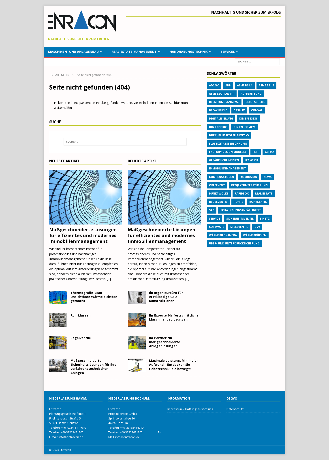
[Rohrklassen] (58, 320)
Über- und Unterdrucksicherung (234, 243)
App (228, 85)
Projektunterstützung (249, 185)
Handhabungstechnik (189, 51)
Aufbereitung (251, 94)
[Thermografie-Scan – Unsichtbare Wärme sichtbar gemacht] (58, 297)
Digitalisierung (221, 118)
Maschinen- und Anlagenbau (73, 51)
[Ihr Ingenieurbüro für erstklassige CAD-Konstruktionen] (137, 297)
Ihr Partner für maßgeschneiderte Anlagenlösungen (164, 342)
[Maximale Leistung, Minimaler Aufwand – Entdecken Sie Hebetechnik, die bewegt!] (137, 365)
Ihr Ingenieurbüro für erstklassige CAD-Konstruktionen (166, 297)
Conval (257, 110)
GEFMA (269, 152)
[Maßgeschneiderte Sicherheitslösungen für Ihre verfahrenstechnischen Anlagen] (58, 365)
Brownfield (218, 110)
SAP (211, 210)
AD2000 (214, 85)
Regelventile (80, 338)
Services (228, 51)
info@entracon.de (71, 437)
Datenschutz (235, 409)
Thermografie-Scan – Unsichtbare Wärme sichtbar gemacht (93, 297)
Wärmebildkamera (223, 235)
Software (216, 227)
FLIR (255, 152)
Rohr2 (238, 202)
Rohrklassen (80, 315)
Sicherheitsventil (240, 218)
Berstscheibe (255, 102)
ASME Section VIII (221, 94)
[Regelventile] (58, 342)
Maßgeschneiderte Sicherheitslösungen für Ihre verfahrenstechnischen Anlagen (93, 366)
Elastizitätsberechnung (228, 143)
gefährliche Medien (224, 160)
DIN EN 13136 (248, 118)
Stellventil (239, 227)
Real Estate (263, 193)
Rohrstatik (258, 202)
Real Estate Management (134, 51)
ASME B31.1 (244, 85)
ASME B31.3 (266, 85)
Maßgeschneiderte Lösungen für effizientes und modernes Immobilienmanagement (83, 235)
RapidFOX (242, 193)
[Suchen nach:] (257, 61)
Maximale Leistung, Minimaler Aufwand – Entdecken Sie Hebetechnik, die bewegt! (173, 364)
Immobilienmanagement (227, 168)
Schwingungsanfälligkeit (240, 210)
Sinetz (265, 218)
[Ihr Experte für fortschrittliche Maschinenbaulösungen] (137, 320)
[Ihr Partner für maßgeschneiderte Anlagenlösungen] (137, 342)
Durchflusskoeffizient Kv (229, 135)
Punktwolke (219, 193)
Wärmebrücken (254, 235)
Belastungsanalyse (224, 102)
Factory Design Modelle (227, 152)
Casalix (239, 110)
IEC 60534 (251, 160)
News (267, 177)
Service (214, 218)
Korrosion (248, 177)
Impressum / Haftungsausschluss (190, 409)
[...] (109, 279)
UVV (257, 227)
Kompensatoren (221, 177)
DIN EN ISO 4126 (244, 127)
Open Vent (217, 185)
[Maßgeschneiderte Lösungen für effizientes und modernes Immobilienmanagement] (85, 197)
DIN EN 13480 (218, 127)
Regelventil (218, 202)
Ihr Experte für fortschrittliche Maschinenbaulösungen (174, 317)
